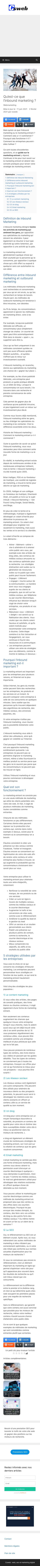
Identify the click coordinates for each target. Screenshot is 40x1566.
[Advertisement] (20, 36)
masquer (20, 174)
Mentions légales (12, 1546)
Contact (7, 1539)
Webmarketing (9, 105)
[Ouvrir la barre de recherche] (36, 60)
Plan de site (9, 1553)
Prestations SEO (20, 1452)
